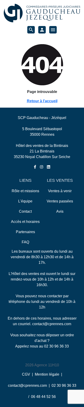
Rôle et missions (25, 191)
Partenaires (25, 232)
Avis (59, 211)
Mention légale (47, 374)
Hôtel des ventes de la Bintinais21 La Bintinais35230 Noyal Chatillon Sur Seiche (42, 151)
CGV (26, 374)
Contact (25, 211)
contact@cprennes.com (51, 324)
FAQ (25, 242)
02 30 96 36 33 (56, 346)
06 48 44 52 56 (43, 397)
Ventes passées (60, 201)
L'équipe (25, 201)
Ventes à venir (60, 191)
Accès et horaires (25, 222)
